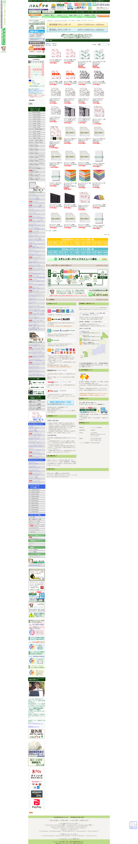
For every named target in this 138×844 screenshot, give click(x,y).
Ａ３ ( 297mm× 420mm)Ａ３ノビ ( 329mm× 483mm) (36, 128)
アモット (36, 284)
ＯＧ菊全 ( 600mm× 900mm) (36, 140)
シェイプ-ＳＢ (34, 213)
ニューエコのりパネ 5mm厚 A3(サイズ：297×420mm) (84, 63)
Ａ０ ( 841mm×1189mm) (35, 114)
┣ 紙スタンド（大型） (34, 523)
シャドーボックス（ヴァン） (36, 564)
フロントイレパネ (34, 261)
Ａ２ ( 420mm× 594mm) (35, 123)
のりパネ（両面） (34, 430)
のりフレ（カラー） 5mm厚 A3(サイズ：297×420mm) (99, 120)
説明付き (48, 43)
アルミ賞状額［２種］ (35, 328)
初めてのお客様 (80, 12)
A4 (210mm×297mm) (33, 511)
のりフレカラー (35, 453)
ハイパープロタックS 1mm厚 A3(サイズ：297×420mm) (54, 100)
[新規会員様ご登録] (37, 52)
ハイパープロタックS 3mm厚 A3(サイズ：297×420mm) (83, 100)
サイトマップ (105, 12)
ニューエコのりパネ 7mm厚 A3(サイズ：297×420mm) (99, 63)
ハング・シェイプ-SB (35, 221)
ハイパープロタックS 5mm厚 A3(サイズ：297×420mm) (98, 100)
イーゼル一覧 (63, 838)
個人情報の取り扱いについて (61, 817)
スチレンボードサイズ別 (60, 20)
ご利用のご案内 (64, 820)
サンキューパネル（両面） (35, 239)
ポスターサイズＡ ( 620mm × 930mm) (33, 145)
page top (106, 234)
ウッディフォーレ (91, 835)
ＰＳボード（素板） (35, 478)
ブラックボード (34, 466)
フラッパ (35, 273)
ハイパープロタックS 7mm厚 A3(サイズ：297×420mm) (54, 118)
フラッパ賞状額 (32, 551)
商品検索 (32, 100)
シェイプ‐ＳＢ (60, 826)
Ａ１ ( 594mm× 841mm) (35, 119)
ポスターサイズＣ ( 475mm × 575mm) (34, 152)
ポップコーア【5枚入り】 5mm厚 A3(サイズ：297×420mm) (56, 164)
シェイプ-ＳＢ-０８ (36, 228)
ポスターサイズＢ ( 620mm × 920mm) (33, 149)
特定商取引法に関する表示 (77, 817)
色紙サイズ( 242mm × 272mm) (34, 171)
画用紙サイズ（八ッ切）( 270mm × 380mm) (35, 175)
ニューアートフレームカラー (36, 352)
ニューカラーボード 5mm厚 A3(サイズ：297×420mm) (84, 184)
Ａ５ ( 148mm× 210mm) (35, 138)
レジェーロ (36, 280)
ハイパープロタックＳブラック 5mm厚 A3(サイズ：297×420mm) (70, 120)
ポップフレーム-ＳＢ (36, 306)
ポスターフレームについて (68, 12)
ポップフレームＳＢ (55, 831)
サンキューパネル (34, 235)
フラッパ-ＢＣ (37, 276)
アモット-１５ (35, 287)
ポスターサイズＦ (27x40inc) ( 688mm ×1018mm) (36, 163)
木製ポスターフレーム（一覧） (69, 834)
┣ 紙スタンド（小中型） (35, 521)
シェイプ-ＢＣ (34, 232)
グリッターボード (35, 481)
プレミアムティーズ (34, 370)
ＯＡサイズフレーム (34, 538)
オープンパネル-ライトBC (36, 313)
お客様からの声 (84, 820)
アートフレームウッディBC (37, 363)
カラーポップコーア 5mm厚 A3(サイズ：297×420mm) (99, 184)
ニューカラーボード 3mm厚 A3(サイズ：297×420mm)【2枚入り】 (70, 184)
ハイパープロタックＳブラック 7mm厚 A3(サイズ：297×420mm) (84, 120)
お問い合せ (98, 12)
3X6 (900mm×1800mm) (34, 489)
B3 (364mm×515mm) (33, 505)
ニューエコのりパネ (35, 434)
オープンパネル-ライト (36, 310)
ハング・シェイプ (36, 217)
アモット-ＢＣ (34, 291)
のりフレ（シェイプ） (35, 456)
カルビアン (35, 247)
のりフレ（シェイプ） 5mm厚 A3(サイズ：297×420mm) (55, 143)
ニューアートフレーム (35, 345)
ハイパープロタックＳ (34, 438)
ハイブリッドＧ (35, 442)
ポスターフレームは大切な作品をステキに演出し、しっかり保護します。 (87, 1)
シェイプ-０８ (35, 224)
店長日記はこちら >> (33, 726)
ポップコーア (34, 463)
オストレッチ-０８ (35, 254)
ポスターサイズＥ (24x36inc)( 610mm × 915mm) (36, 160)
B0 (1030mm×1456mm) (34, 492)
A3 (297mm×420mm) (33, 507)
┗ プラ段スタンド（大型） (37, 525)
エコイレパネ (34, 195)
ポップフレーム (32, 302)
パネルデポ (49, 20)
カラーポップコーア (35, 474)
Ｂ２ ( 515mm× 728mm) (35, 121)
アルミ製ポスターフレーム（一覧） (69, 823)
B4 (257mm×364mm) (33, 509)
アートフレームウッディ (36, 359)
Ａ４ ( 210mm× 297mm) (35, 133)
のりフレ (35, 449)
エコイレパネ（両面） (35, 198)
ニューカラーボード (34, 470)
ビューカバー (36, 202)
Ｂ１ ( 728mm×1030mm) (35, 116)
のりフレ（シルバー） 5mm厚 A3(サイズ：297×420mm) (83, 206)
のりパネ (34, 427)
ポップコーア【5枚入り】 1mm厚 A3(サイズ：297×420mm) (70, 140)
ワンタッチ (36, 243)
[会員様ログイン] (35, 17)
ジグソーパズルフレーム (35, 556)
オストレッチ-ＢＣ (35, 258)
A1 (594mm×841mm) (33, 498)
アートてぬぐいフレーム (36, 374)
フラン (30, 545)
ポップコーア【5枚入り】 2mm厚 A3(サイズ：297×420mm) (84, 140)
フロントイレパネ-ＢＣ (36, 269)
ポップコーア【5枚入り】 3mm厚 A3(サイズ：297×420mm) (99, 140)
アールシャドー (32, 299)
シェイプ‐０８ (70, 826)
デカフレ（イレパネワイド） (36, 295)
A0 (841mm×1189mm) (34, 494)
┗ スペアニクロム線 (34, 530)
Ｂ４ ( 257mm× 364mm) (35, 131)
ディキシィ (31, 543)
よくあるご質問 (90, 12)
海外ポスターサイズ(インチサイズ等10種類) (35, 167)
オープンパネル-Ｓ (35, 317)
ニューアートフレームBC (36, 348)
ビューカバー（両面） (35, 206)
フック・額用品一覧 (73, 838)
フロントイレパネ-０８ (35, 265)
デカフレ (64, 829)
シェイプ (34, 209)
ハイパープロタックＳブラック (36, 445)
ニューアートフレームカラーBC (36, 356)
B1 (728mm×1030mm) (34, 496)
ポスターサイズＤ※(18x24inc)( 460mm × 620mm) (36, 156)
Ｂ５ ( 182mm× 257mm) (35, 135)
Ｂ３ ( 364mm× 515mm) (35, 125)
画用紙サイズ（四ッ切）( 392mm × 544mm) (35, 178)
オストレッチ (34, 250)
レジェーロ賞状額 (33, 549)
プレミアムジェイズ (34, 367)
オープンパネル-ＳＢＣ (36, 321)
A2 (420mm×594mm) (33, 503)
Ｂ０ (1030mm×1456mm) (35, 112)
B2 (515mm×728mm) (33, 500)
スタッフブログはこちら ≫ (35, 723)
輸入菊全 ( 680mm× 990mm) (36, 142)
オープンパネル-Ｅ (34, 325)
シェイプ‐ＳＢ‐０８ (81, 826)
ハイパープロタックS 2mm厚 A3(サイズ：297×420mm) (69, 100)
